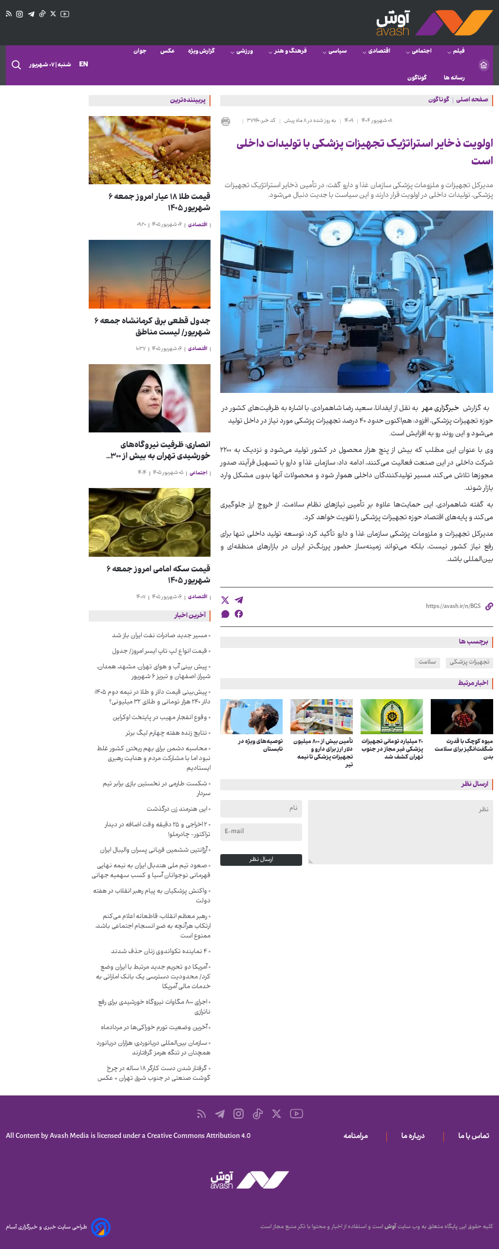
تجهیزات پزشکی (469, 662)
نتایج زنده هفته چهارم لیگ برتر (166, 733)
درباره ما (415, 1137)
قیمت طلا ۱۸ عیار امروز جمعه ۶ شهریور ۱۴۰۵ (160, 203)
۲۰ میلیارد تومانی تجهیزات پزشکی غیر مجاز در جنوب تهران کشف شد (392, 749)
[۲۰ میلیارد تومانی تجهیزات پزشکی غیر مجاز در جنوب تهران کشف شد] (392, 716)
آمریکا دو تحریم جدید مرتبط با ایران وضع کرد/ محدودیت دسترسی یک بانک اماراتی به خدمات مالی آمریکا (153, 977)
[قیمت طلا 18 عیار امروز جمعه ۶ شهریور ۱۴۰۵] (150, 150)
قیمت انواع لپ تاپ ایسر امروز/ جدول (159, 651)
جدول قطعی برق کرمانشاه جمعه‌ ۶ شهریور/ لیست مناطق (153, 327)
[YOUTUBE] (64, 14)
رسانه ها (454, 78)
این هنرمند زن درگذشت (177, 809)
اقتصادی (379, 52)
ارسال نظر (261, 860)
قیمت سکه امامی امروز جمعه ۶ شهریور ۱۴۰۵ (159, 576)
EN (83, 65)
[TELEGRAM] (31, 14)
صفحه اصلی (472, 101)
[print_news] (229, 121)
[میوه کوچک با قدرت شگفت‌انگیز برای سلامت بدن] (462, 716)
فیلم (459, 52)
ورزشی (244, 52)
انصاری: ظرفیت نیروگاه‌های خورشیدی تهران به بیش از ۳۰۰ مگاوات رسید (161, 451)
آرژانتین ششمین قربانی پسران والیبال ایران (153, 850)
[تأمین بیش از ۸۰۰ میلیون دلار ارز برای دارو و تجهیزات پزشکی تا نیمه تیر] (321, 716)
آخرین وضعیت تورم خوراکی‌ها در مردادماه (154, 1028)
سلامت (427, 662)
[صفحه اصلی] (484, 65)
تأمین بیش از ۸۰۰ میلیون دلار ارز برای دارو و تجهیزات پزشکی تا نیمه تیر (323, 753)
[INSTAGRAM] (19, 14)
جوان (140, 52)
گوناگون (418, 78)
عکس (167, 52)
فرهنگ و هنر (290, 52)
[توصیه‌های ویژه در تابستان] (251, 716)
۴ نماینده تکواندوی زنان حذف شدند (159, 952)
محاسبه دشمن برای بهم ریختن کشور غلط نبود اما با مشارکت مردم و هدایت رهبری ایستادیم (154, 759)
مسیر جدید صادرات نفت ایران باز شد (159, 636)
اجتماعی (422, 52)
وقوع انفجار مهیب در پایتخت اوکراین (160, 718)
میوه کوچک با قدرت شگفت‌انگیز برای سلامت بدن (464, 749)
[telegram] (239, 600)
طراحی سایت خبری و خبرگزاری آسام (46, 1227)
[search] (15, 65)
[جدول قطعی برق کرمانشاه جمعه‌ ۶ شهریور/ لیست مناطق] (150, 274)
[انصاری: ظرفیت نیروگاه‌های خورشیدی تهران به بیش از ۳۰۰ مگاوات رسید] (150, 398)
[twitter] (225, 600)
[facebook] (239, 614)
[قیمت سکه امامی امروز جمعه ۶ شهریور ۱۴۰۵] (150, 522)
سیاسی (337, 52)
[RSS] (9, 14)
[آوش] (434, 23)
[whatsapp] (225, 614)
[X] (53, 14)
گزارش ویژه (201, 52)
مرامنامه (358, 1137)
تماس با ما (476, 1137)
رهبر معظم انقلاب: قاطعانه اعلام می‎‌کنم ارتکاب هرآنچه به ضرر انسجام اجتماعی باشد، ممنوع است (153, 927)
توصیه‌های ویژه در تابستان (260, 746)
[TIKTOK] (42, 14)
